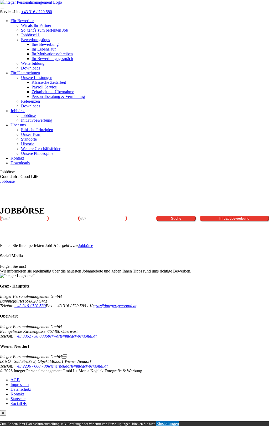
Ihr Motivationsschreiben (52, 54)
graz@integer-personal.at (115, 306)
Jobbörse (18, 110)
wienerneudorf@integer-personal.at (77, 366)
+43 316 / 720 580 (36, 11)
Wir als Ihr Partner (36, 25)
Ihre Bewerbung (45, 44)
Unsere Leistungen (36, 77)
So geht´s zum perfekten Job (44, 30)
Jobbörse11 (30, 35)
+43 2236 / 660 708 (31, 366)
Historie (27, 144)
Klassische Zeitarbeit (49, 82)
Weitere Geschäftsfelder (40, 148)
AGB (15, 380)
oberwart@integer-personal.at (71, 336)
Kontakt (17, 158)
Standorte (29, 139)
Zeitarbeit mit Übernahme (53, 92)
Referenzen (30, 101)
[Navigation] (2, 8)
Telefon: (7, 306)
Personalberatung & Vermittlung (58, 96)
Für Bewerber (22, 20)
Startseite (18, 399)
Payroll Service (44, 87)
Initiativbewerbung (36, 120)
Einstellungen (167, 423)
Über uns (18, 125)
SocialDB (19, 403)
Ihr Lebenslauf (44, 49)
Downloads (30, 68)
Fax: (50, 306)
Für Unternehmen (25, 73)
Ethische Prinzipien (37, 129)
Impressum (20, 384)
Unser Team (31, 134)
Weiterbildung (32, 63)
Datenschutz (21, 389)
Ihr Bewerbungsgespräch (52, 58)
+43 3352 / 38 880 (30, 336)
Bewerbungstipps (35, 39)
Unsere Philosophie (37, 153)
